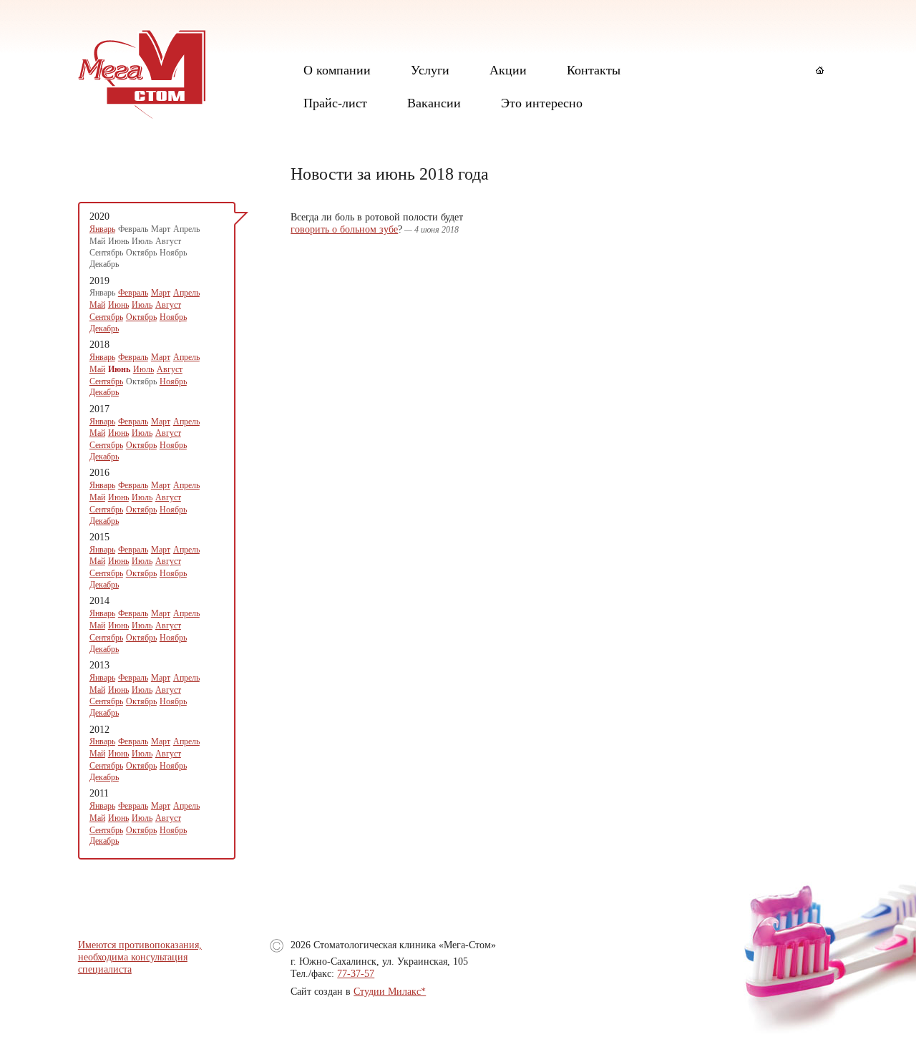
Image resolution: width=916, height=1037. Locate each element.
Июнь (118, 305)
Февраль (133, 293)
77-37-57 (355, 973)
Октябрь (141, 317)
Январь (102, 229)
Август (168, 305)
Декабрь (104, 328)
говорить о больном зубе (344, 229)
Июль (142, 305)
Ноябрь (173, 317)
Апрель (186, 293)
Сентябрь (106, 317)
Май (97, 305)
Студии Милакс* (390, 991)
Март (160, 293)
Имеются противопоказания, (140, 945)
